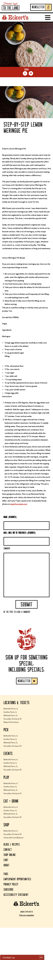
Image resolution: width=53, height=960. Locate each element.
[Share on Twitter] (31, 73)
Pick (6, 730)
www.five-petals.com (18, 504)
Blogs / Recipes (12, 844)
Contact (8, 849)
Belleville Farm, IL (11, 708)
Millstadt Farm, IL (11, 715)
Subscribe (9, 889)
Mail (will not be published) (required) (20, 533)
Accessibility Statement (16, 895)
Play (6, 777)
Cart (6, 860)
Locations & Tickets (16, 703)
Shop (6, 825)
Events (8, 753)
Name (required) (10, 517)
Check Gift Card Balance (13, 837)
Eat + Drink (11, 801)
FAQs (6, 874)
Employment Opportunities (17, 879)
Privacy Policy (11, 884)
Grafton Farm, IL (10, 712)
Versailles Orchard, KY (13, 719)
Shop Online (10, 855)
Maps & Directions (11, 722)
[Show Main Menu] (47, 17)
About (6, 865)
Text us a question (26, 915)
